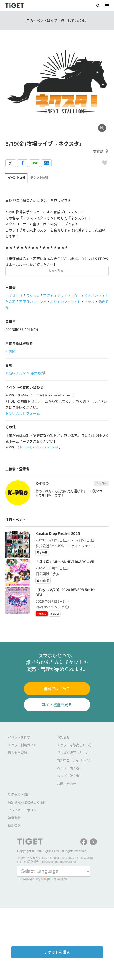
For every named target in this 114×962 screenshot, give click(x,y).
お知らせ (63, 737)
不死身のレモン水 (33, 302)
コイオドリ (14, 296)
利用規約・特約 (19, 795)
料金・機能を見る (57, 704)
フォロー (101, 483)
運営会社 (14, 818)
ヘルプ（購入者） (69, 768)
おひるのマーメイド (65, 302)
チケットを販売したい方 (74, 745)
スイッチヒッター (67, 296)
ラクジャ (33, 296)
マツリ (89, 302)
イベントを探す (19, 737)
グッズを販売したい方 (73, 753)
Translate (59, 879)
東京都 (98, 151)
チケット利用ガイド (22, 745)
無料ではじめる (57, 688)
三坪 (46, 296)
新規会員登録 (17, 753)
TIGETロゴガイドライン (74, 761)
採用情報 (14, 826)
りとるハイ (93, 296)
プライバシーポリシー (24, 810)
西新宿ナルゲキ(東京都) (23, 373)
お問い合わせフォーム (22, 413)
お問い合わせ (66, 784)
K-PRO (10, 351)
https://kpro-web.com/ (39, 447)
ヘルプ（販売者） (69, 776)
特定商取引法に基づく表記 (27, 803)
